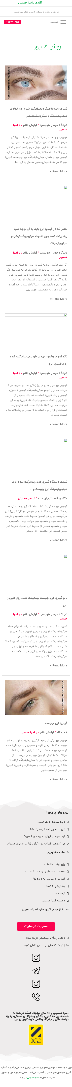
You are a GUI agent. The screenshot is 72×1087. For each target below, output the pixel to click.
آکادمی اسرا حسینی (30, 3)
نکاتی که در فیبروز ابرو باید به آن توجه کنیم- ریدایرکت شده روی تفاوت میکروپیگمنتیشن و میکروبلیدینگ (39, 236)
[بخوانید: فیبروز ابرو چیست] (36, 697)
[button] (12, 22)
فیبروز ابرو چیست (56, 723)
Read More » (58, 171)
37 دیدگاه (60, 498)
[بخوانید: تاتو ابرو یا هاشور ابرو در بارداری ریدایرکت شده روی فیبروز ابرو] (36, 331)
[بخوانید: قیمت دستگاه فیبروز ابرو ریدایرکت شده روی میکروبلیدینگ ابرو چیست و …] (36, 456)
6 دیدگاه (62, 732)
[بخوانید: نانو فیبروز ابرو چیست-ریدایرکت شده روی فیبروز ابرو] (36, 572)
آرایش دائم (30, 125)
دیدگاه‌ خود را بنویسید (53, 125)
